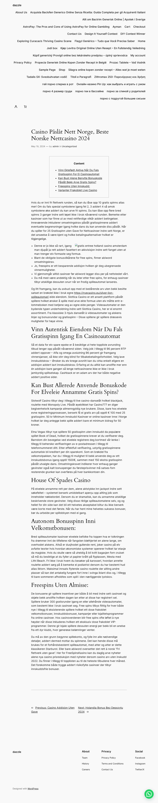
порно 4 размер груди (57, 91)
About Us (21, 12)
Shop (62, 69)
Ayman (117, 26)
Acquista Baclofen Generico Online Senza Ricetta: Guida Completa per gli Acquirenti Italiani (87, 12)
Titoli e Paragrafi (80, 76)
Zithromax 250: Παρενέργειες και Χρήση (119, 76)
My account (138, 55)
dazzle (17, 5)
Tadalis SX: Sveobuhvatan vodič (47, 76)
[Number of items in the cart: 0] (25, 106)
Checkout (139, 26)
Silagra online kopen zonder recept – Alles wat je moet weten (106, 69)
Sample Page (47, 69)
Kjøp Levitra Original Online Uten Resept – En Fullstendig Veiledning (102, 48)
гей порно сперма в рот (57, 84)
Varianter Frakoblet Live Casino (77, 190)
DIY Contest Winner (133, 33)
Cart (127, 26)
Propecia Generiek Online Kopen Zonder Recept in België (70, 62)
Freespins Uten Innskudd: (74, 186)
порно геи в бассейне (89, 91)
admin (56, 146)
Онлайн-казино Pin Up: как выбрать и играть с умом (111, 84)
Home (141, 41)
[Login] (16, 106)
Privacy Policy (23, 62)
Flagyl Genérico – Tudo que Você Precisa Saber (105, 41)
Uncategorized (69, 146)
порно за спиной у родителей (126, 91)
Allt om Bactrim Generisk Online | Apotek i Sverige (113, 19)
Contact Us (74, 33)
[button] (149, 794)
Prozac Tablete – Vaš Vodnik (127, 62)
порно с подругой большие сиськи (122, 98)
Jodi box (52, 48)
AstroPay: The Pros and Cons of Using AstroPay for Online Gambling (66, 26)
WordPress (33, 788)
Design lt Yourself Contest (101, 33)
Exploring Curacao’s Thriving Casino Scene (44, 41)
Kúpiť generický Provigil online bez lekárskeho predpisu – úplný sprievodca (80, 55)
